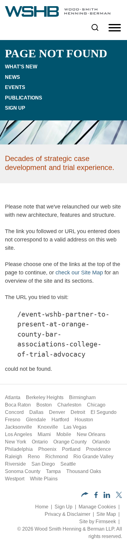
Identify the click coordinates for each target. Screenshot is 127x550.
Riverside (15, 464)
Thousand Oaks (83, 471)
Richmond (56, 456)
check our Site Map (79, 272)
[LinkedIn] (107, 496)
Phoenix (47, 449)
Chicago (96, 404)
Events (15, 87)
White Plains (44, 478)
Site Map (106, 514)
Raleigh (13, 456)
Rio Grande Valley (93, 456)
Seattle (68, 464)
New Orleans (91, 434)
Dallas (36, 412)
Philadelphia (19, 449)
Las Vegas (75, 427)
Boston (44, 404)
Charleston (69, 404)
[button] (84, 495)
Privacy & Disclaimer (67, 514)
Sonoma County (22, 471)
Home (41, 506)
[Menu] (114, 28)
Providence (98, 449)
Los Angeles (18, 434)
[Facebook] (96, 496)
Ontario (40, 441)
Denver (57, 412)
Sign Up (15, 108)
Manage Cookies (97, 506)
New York (15, 441)
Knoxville (48, 427)
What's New (21, 66)
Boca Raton (18, 404)
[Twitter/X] (119, 496)
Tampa (53, 471)
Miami (44, 434)
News (12, 77)
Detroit (78, 412)
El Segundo (104, 412)
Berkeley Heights (44, 397)
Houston (84, 419)
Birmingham (82, 397)
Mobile (63, 434)
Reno (34, 456)
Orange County (70, 441)
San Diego (43, 464)
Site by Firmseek (97, 521)
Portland (71, 449)
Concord (14, 412)
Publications (23, 97)
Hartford (60, 419)
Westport (14, 478)
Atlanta (12, 397)
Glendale (36, 419)
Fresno (12, 419)
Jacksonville (18, 427)
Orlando (101, 441)
